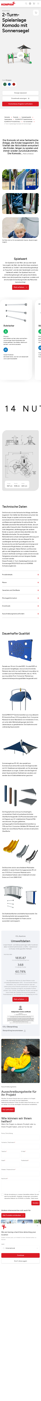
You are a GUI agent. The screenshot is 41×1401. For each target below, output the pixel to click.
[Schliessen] (37, 1225)
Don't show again (20, 1261)
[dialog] (20, 700)
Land (2, 1244)
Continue (20, 1255)
